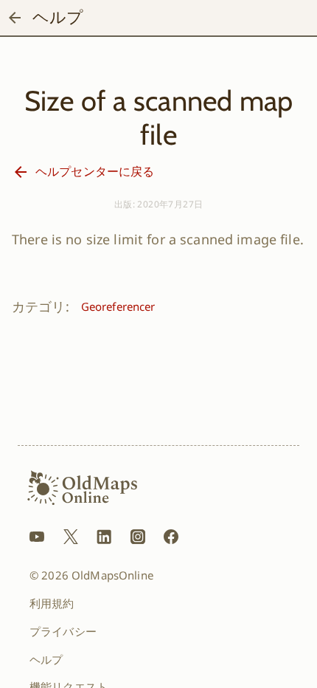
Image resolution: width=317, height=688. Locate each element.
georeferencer (118, 306)
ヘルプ (46, 659)
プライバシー (63, 631)
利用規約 (51, 603)
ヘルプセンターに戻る (94, 171)
